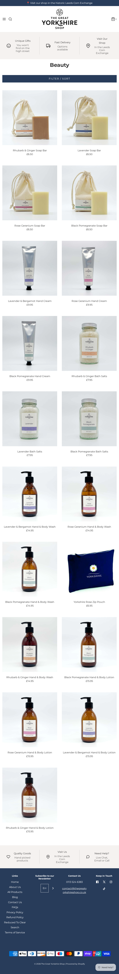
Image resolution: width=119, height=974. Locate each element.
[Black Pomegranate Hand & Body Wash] (29, 569)
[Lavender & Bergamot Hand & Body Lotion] (89, 719)
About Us (15, 887)
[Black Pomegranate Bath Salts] (89, 418)
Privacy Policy (15, 912)
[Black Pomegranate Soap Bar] (89, 192)
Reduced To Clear (15, 922)
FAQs (15, 907)
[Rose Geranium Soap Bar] (29, 192)
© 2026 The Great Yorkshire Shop (49, 964)
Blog (15, 897)
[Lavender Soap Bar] (89, 117)
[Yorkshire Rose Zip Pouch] (89, 569)
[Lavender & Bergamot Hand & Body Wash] (29, 494)
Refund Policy (15, 917)
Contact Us (15, 902)
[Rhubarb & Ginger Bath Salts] (89, 343)
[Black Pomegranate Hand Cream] (29, 343)
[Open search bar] (11, 19)
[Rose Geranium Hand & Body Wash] (89, 494)
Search (15, 927)
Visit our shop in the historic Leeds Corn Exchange (61, 3)
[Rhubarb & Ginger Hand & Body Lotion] (29, 795)
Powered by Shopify (75, 964)
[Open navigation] (4, 19)
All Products (14, 892)
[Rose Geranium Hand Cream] (89, 268)
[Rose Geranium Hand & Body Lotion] (29, 719)
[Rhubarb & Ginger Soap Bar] (29, 117)
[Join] (53, 888)
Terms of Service (15, 932)
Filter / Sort (59, 78)
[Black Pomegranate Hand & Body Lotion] (89, 644)
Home (15, 882)
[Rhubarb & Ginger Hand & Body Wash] (29, 644)
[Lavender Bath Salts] (29, 418)
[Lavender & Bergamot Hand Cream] (29, 268)
